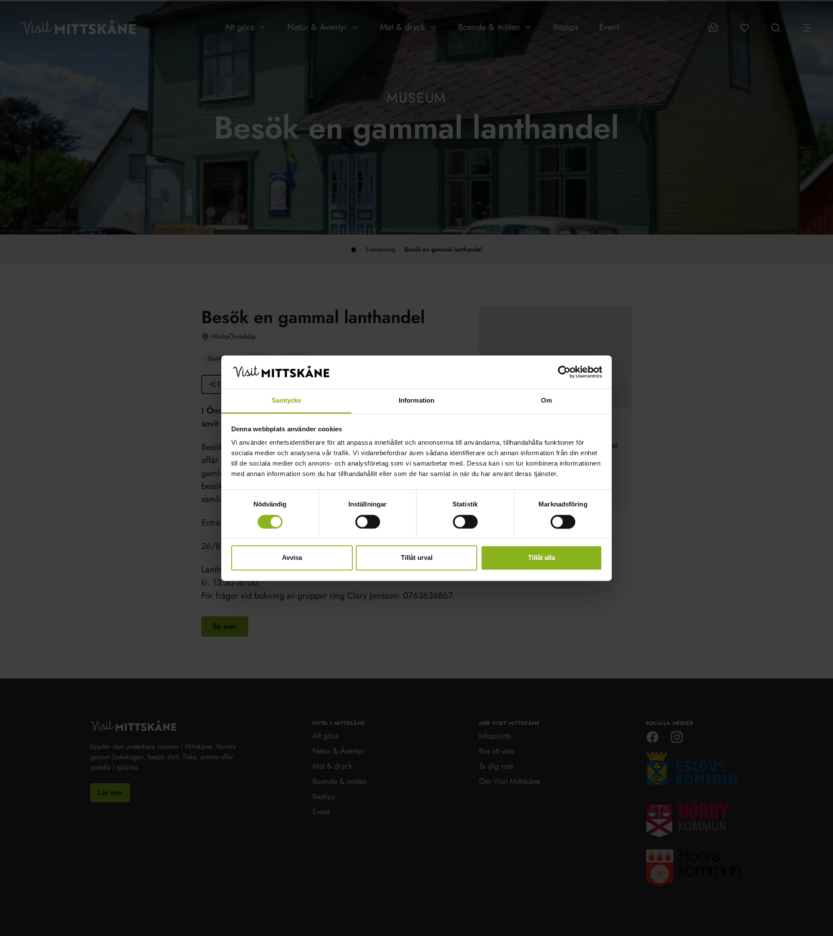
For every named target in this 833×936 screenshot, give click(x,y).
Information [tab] (416, 400)
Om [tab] (546, 400)
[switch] (367, 522)
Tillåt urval (417, 558)
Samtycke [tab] (287, 400)
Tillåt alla (541, 558)
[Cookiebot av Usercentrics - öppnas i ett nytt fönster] (564, 371)
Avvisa (292, 558)
